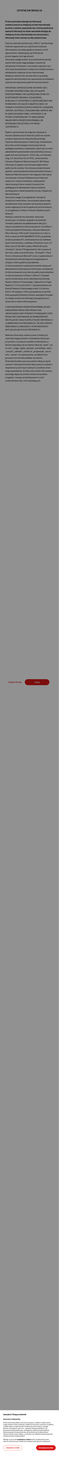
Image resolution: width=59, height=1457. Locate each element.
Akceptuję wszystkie (46, 1448)
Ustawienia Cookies (13, 1448)
